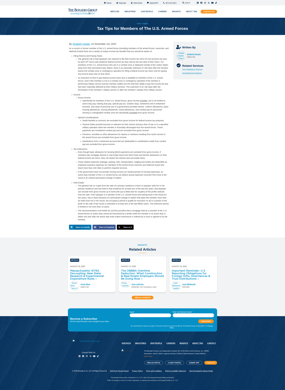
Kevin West (85, 284)
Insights (145, 23)
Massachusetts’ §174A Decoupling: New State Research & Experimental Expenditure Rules (87, 274)
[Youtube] (212, 3)
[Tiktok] (216, 3)
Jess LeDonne (137, 284)
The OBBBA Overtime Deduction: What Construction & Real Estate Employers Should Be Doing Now (142, 274)
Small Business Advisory (192, 73)
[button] (186, 2)
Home (139, 23)
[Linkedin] (198, 3)
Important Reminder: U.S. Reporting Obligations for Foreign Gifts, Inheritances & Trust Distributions (191, 274)
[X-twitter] (209, 3)
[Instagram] (205, 3)
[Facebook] (201, 3)
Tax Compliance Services (192, 69)
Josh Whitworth (188, 284)
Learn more (148, 356)
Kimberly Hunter (81, 44)
